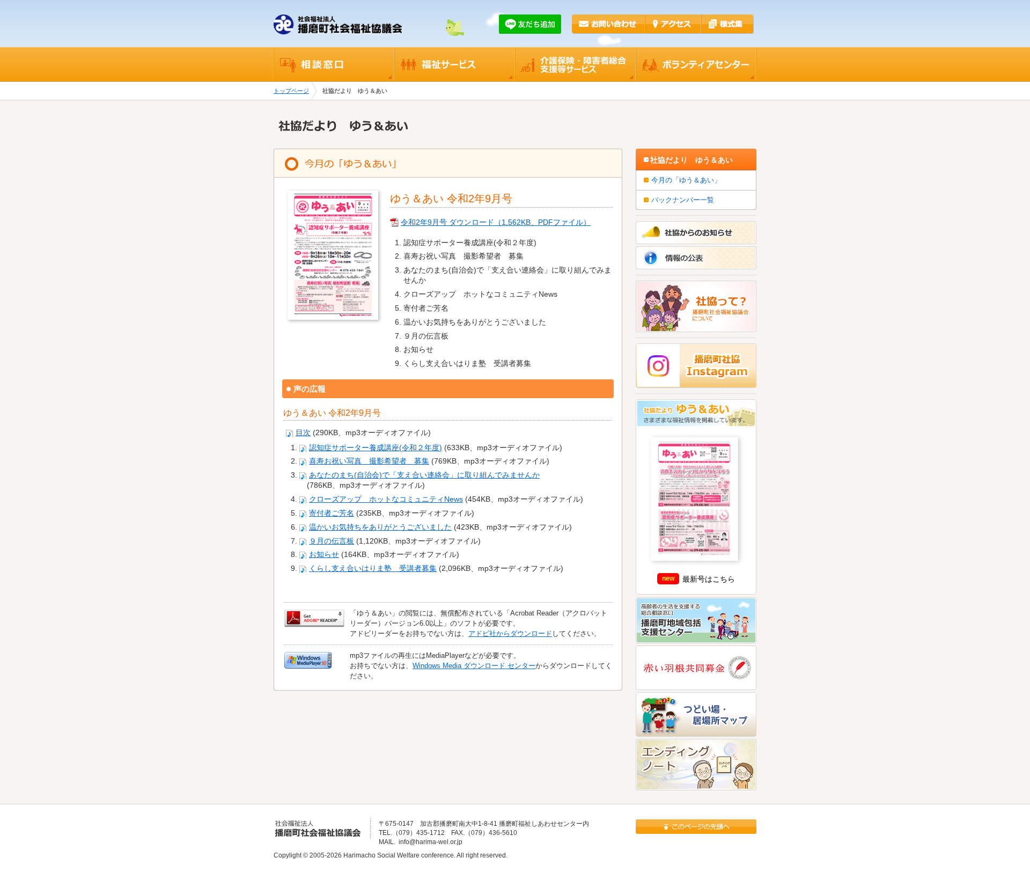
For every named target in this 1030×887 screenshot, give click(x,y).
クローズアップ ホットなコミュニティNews (386, 499)
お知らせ (324, 555)
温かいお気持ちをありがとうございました (380, 527)
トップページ (291, 90)
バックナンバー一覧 (682, 200)
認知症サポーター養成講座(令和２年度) (375, 448)
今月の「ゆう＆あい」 (686, 180)
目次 (303, 433)
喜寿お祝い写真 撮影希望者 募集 (369, 461)
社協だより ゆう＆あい (691, 160)
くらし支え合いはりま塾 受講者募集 (373, 569)
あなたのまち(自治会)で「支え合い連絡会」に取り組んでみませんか (424, 475)
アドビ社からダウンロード (510, 633)
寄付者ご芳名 (331, 513)
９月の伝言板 (331, 541)
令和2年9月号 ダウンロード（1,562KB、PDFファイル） (496, 222)
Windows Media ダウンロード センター (474, 666)
